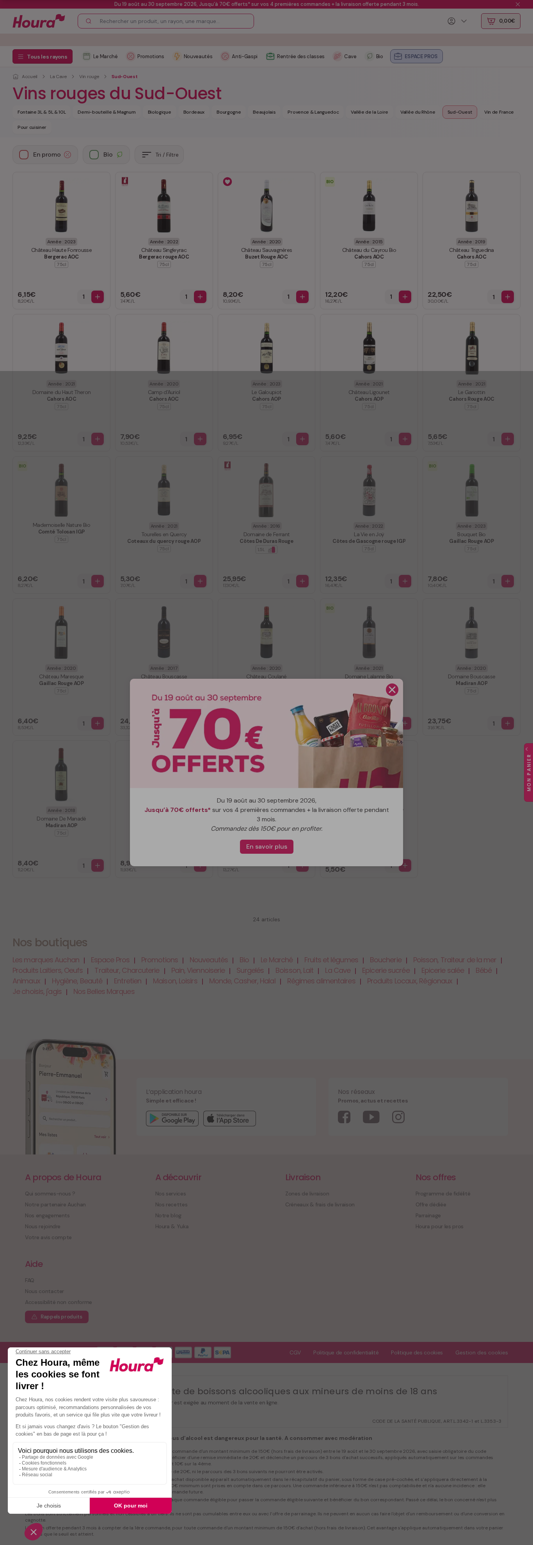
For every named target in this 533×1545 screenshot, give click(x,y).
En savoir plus (266, 846)
